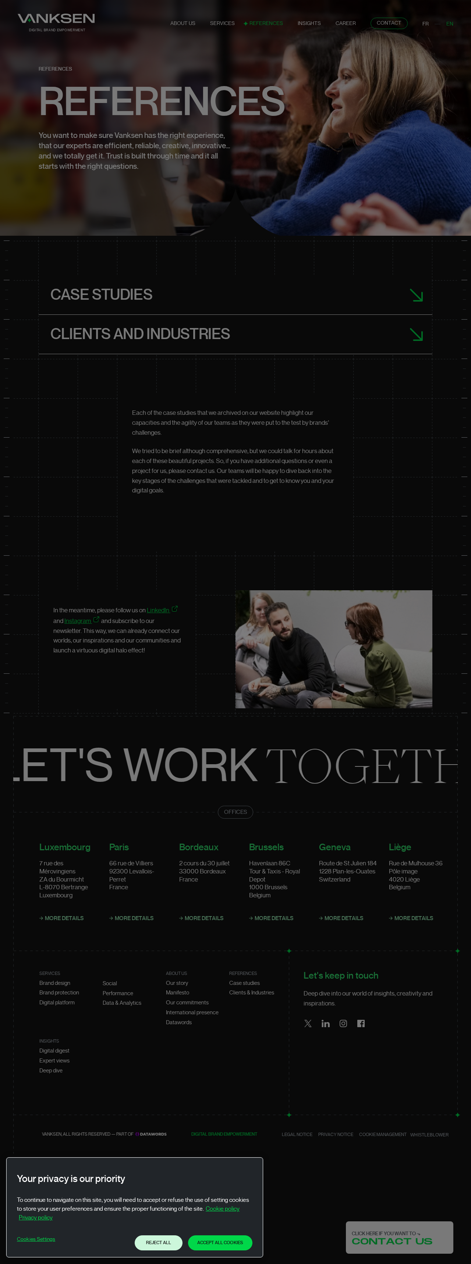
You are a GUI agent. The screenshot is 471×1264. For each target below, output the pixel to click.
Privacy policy (36, 1217)
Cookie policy (223, 1209)
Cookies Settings (36, 1239)
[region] (134, 1207)
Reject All (158, 1242)
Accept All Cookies (220, 1242)
